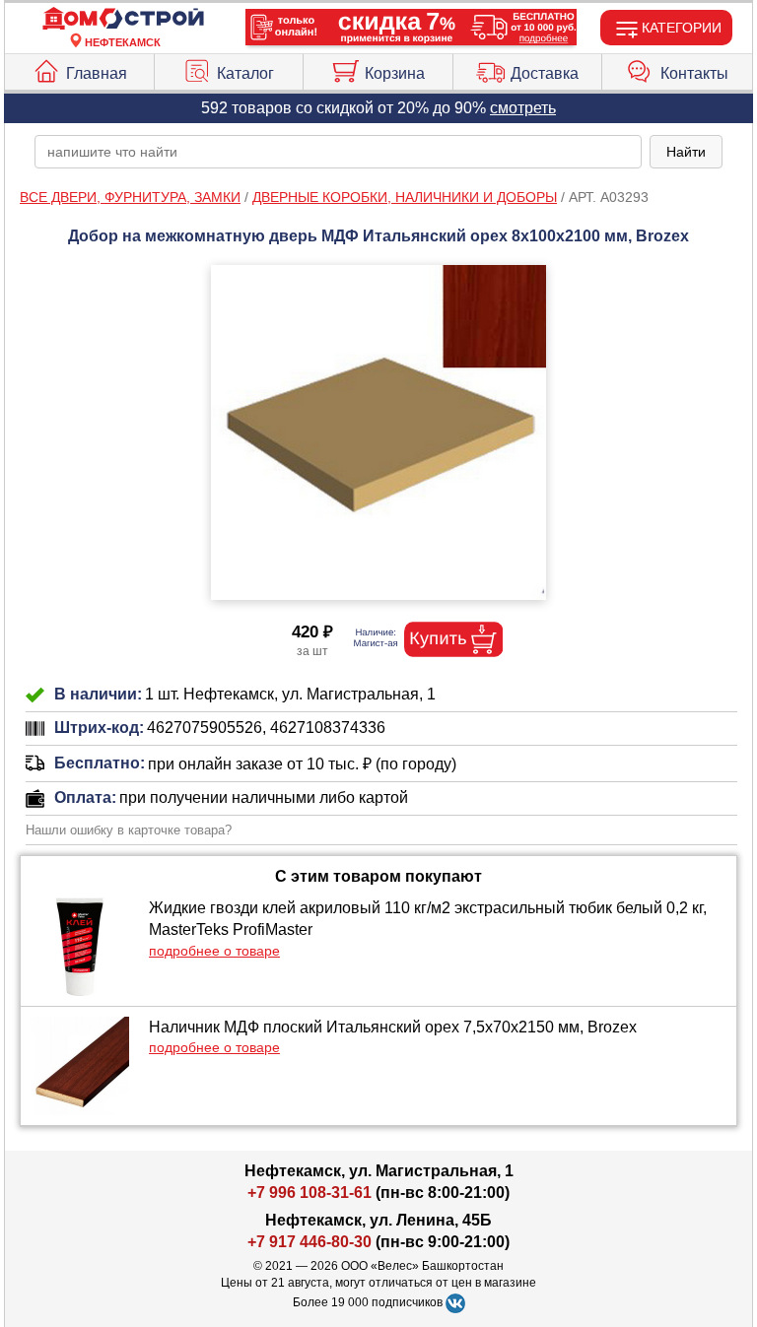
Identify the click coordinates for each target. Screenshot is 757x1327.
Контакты (694, 73)
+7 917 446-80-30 (309, 1241)
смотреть (523, 108)
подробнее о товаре (214, 951)
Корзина (395, 73)
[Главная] (123, 19)
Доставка (545, 73)
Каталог (245, 73)
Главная (96, 73)
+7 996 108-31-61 (309, 1192)
